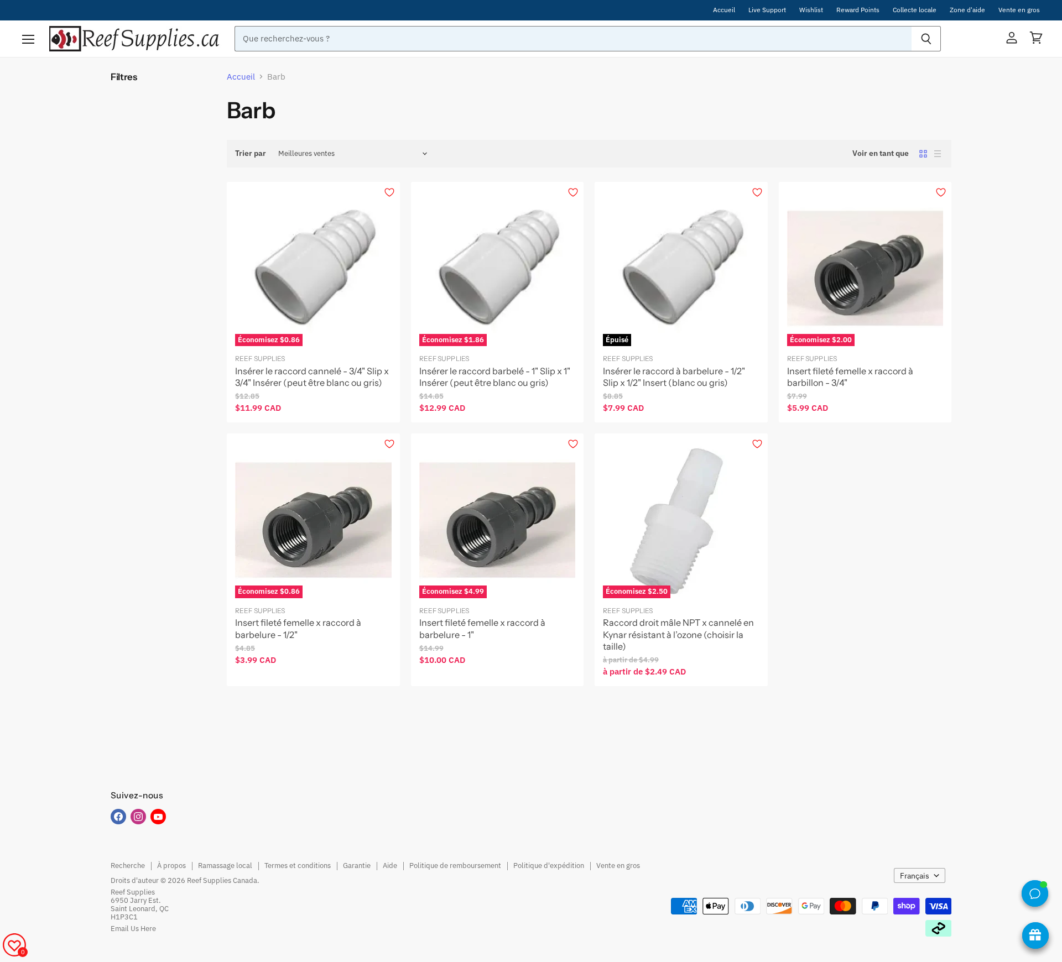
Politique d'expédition (548, 865)
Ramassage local (225, 865)
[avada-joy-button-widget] (1035, 935)
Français (914, 876)
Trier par (250, 153)
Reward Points (857, 10)
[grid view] (923, 153)
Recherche (128, 865)
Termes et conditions (297, 865)
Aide (390, 865)
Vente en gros (1019, 10)
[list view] (937, 153)
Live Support (767, 10)
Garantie (357, 865)
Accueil (724, 10)
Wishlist (811, 10)
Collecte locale (914, 10)
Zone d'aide (967, 10)
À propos (171, 865)
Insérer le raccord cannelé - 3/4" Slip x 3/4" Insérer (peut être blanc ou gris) (312, 376)
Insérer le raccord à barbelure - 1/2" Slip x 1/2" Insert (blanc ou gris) (674, 376)
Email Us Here (133, 928)
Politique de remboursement (455, 865)
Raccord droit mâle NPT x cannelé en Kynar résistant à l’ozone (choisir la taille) (678, 634)
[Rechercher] (926, 38)
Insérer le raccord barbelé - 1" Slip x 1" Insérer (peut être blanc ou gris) (494, 376)
